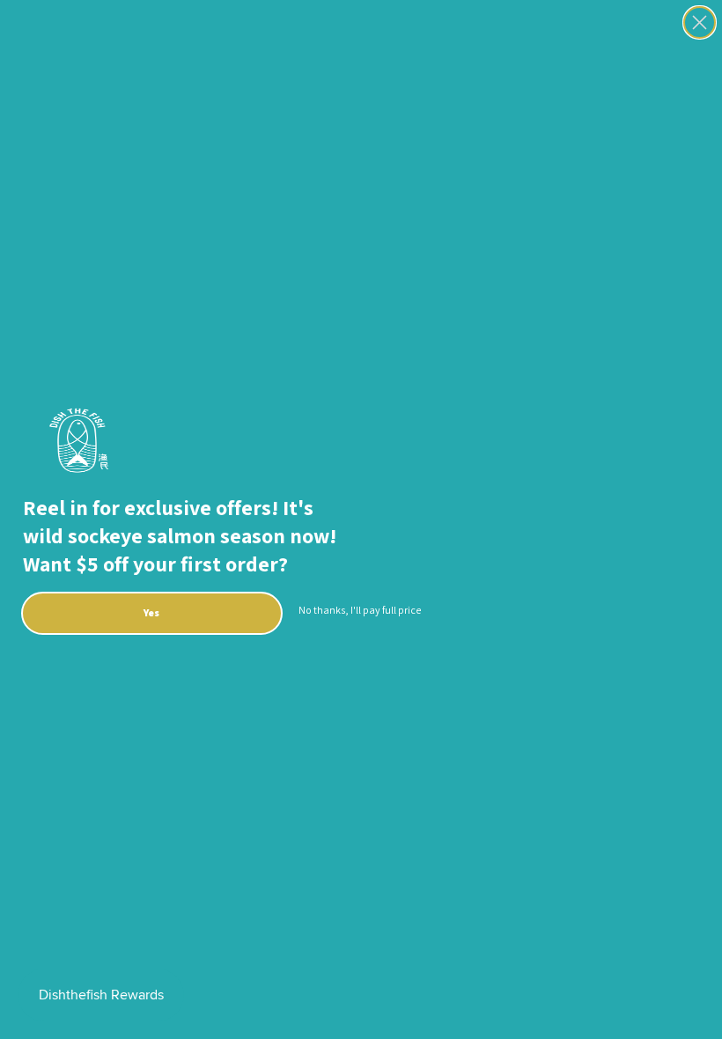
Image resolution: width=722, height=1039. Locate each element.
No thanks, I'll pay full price (359, 609)
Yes (151, 612)
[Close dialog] (699, 22)
